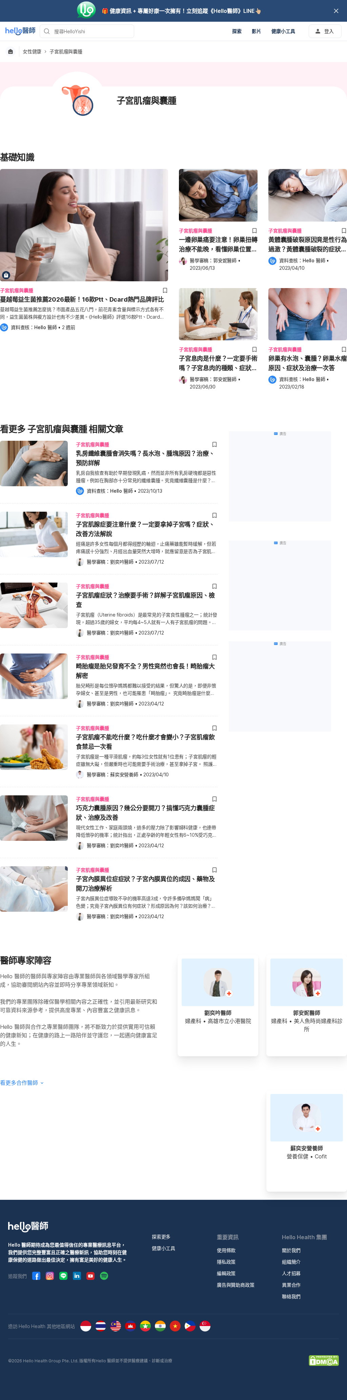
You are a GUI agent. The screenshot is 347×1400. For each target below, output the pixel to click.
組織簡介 (291, 1262)
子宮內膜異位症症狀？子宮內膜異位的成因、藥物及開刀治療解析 (145, 883)
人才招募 (291, 1273)
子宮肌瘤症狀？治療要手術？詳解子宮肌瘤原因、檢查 (145, 600)
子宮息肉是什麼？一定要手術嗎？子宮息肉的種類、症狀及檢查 (218, 364)
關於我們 (291, 1250)
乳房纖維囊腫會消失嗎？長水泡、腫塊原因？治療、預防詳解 (145, 458)
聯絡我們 (291, 1296)
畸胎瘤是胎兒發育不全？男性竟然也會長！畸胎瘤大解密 (145, 671)
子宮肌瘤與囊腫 (65, 51)
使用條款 (226, 1250)
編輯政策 (226, 1273)
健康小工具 (163, 1248)
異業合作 (291, 1285)
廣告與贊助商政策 (235, 1285)
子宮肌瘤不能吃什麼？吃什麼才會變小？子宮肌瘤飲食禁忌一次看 (145, 742)
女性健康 (32, 51)
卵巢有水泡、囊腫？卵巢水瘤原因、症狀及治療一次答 (307, 363)
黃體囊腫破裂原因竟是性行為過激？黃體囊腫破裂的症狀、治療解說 (307, 245)
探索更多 (161, 1237)
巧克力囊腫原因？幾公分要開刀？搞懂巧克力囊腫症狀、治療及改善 (145, 813)
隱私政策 (226, 1262)
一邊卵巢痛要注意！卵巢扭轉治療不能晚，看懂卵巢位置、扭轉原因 (218, 245)
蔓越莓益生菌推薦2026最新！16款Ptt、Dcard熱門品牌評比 (82, 299)
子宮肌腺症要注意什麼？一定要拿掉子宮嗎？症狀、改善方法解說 (145, 529)
